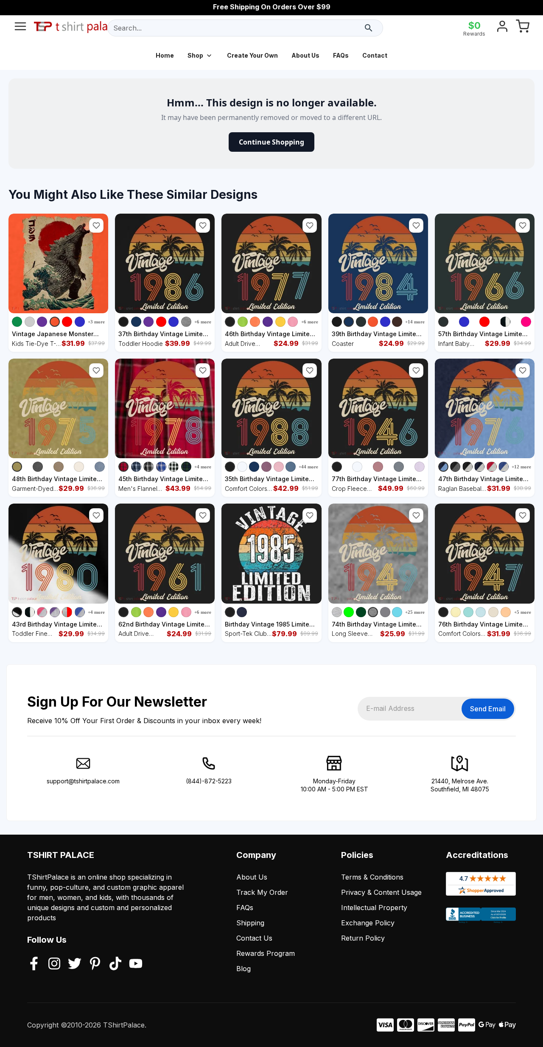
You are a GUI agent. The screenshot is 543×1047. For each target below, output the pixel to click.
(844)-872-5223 (209, 781)
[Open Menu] (20, 28)
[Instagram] (54, 964)
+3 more (96, 321)
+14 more (415, 321)
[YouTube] (136, 964)
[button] (96, 225)
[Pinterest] (95, 964)
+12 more (521, 466)
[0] (522, 28)
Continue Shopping (271, 142)
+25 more (415, 612)
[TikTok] (115, 964)
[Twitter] (74, 964)
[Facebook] (34, 964)
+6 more (202, 321)
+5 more (522, 612)
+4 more (202, 466)
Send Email (488, 708)
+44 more (308, 466)
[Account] (502, 28)
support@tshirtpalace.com (83, 781)
